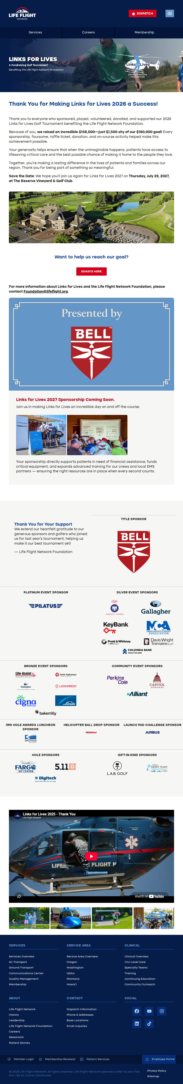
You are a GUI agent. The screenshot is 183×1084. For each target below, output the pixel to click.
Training (130, 973)
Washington (75, 967)
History (14, 1015)
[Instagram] (161, 1011)
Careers (88, 32)
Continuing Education (140, 979)
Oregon (72, 962)
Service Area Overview (82, 956)
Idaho (71, 973)
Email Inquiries (77, 1026)
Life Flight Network (22, 1009)
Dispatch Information (82, 1009)
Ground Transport (21, 967)
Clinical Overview (137, 956)
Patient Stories (19, 1043)
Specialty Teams (136, 967)
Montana (73, 979)
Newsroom (16, 1037)
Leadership (16, 1020)
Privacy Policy (156, 1071)
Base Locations (77, 1020)
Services (35, 32)
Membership (144, 32)
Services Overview (21, 956)
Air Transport (18, 962)
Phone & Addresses (80, 1015)
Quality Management (24, 979)
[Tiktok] (149, 1023)
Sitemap (153, 1076)
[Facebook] (136, 1011)
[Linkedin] (136, 1023)
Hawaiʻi (72, 984)
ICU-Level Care (135, 962)
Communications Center (26, 973)
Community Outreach (140, 984)
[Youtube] (149, 1011)
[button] (13, 921)
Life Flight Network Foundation (30, 1026)
